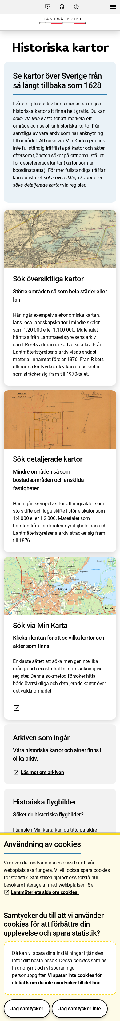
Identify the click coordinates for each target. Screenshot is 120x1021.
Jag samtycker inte (79, 1008)
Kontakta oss (62, 9)
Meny (113, 8)
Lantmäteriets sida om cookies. (45, 892)
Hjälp (76, 9)
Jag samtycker (26, 1008)
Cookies (47, 9)
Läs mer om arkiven (42, 772)
